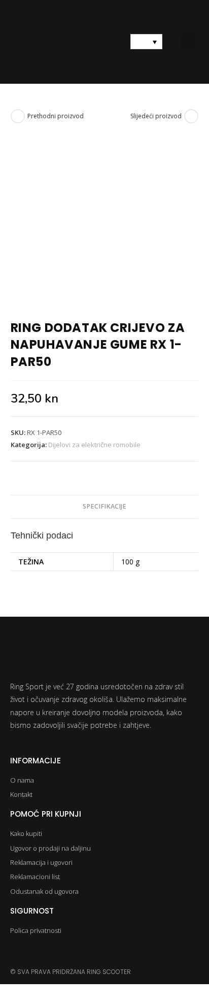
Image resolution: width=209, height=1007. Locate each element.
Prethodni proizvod (55, 116)
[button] (188, 41)
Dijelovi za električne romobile (94, 444)
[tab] (105, 506)
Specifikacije (104, 506)
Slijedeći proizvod (156, 116)
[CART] (104, 41)
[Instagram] (16, 953)
